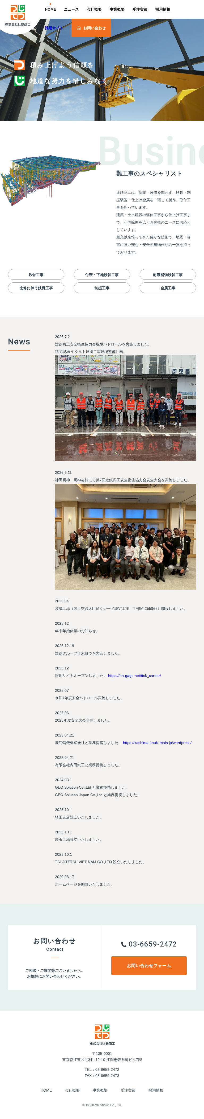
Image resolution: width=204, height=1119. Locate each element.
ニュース (71, 9)
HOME (50, 9)
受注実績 (140, 9)
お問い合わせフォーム (149, 965)
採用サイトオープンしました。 (81, 675)
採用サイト (54, 28)
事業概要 (117, 9)
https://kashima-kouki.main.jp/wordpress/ (157, 742)
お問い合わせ (94, 28)
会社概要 (94, 9)
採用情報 (162, 9)
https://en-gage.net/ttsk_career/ (134, 675)
